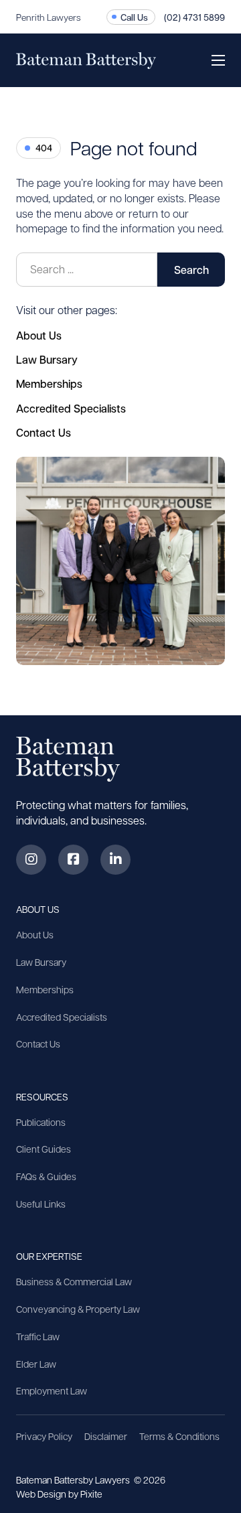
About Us (39, 335)
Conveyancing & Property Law (78, 1309)
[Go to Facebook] (73, 860)
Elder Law (36, 1364)
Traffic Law (38, 1336)
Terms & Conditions (179, 1436)
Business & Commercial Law (74, 1281)
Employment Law (51, 1390)
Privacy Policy (44, 1436)
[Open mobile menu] (218, 60)
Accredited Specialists (71, 408)
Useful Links (41, 1204)
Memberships (49, 383)
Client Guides (43, 1149)
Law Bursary (47, 359)
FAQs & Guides (46, 1176)
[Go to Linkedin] (115, 860)
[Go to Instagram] (31, 860)
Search (191, 270)
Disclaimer (105, 1436)
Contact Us (43, 432)
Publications (41, 1122)
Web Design (42, 1494)
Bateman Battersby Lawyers (74, 1479)
